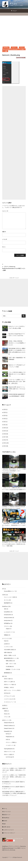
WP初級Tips (7, 623)
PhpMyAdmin (9, 736)
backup (7, 733)
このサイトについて (8, 829)
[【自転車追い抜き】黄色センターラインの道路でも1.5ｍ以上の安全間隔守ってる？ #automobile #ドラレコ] (14, 461)
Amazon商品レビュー (9, 591)
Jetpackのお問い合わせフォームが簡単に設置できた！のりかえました (17, 388)
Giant (5, 640)
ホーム (5, 808)
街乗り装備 (7, 652)
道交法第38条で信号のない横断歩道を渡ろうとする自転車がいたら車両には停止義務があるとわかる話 (14, 793)
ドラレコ (6, 716)
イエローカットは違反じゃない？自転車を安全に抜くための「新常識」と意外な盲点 (17, 381)
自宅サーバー (5, 720)
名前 (4, 231)
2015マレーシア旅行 (9, 684)
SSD (7, 739)
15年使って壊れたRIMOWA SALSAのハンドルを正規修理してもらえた (17, 342)
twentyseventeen (8, 617)
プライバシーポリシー (9, 833)
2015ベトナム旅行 (8, 681)
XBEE (5, 711)
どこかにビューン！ (9, 702)
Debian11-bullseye (8, 725)
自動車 (4, 708)
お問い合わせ (6, 826)
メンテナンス (7, 646)
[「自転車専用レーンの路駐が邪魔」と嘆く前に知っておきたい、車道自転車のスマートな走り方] (14, 516)
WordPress (5, 606)
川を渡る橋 (8, 666)
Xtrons (5, 713)
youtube (6, 643)
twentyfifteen (7, 611)
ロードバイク (5, 638)
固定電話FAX (7, 603)
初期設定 (6, 635)
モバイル (6, 600)
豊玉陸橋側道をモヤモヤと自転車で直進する (13, 781)
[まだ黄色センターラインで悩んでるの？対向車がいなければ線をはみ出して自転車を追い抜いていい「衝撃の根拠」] (14, 534)
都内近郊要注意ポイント (10, 658)
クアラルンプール (8, 696)
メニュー (15, 10)
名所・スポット (10, 663)
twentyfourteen (7, 614)
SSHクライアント (8, 751)
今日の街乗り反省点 (9, 649)
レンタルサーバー (8, 632)
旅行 (3, 676)
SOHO (4, 594)
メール (4, 239)
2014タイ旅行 (7, 678)
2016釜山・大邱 (8, 687)
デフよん (13, 4)
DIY (3, 588)
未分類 (4, 705)
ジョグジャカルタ (8, 699)
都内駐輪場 (7, 672)
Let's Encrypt (9, 757)
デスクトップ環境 (10, 742)
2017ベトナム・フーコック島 (11, 690)
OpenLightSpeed (8, 748)
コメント (5, 211)
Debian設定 (7, 731)
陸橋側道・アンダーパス (12, 669)
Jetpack (8, 628)
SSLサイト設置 (8, 754)
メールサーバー (10, 745)
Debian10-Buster (8, 722)
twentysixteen (7, 620)
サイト (4, 247)
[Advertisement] (14, 31)
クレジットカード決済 (9, 597)
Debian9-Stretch (8, 728)
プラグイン (7, 626)
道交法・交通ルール (9, 655)
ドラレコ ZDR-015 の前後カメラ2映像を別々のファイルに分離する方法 (17, 374)
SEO (5, 609)
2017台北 (6, 693)
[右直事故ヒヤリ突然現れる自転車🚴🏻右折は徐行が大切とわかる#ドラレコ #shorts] (14, 499)
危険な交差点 (9, 660)
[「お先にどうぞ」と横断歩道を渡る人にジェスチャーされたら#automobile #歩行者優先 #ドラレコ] (14, 480)
